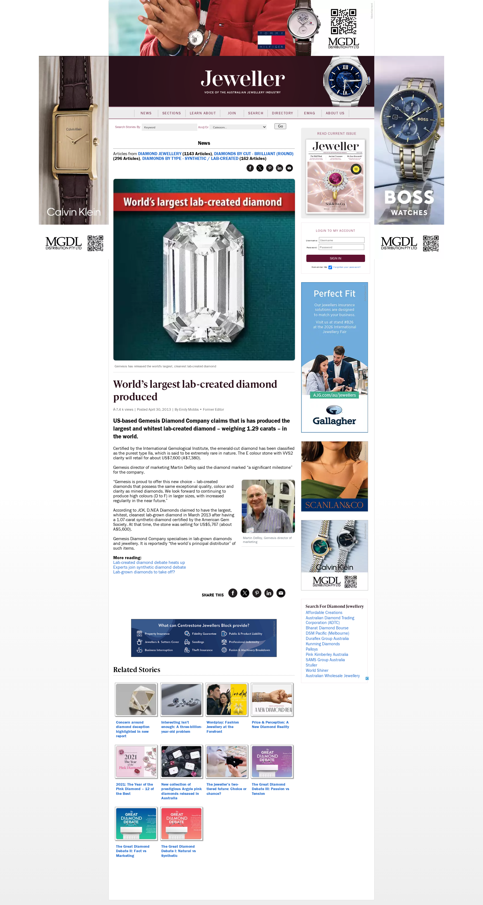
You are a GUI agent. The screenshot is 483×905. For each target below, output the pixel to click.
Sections (171, 113)
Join (232, 113)
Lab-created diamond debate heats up (149, 562)
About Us (335, 113)
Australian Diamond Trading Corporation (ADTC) (330, 620)
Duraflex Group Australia (327, 638)
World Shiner (317, 670)
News (146, 113)
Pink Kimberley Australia (327, 654)
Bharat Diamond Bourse (327, 628)
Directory (282, 113)
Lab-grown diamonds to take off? (144, 572)
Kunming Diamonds (323, 644)
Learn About (203, 113)
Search (255, 113)
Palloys (312, 649)
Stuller (311, 665)
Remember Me (319, 267)
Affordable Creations (324, 612)
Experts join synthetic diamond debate (149, 567)
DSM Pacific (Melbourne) (327, 633)
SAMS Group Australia (325, 660)
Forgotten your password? (347, 267)
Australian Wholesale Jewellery (333, 676)
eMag (309, 113)
